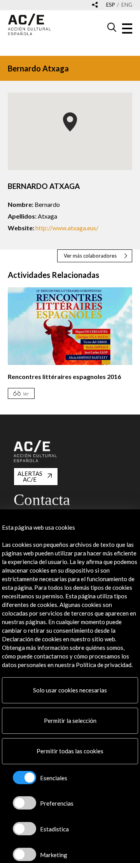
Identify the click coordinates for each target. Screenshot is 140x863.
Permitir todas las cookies (70, 750)
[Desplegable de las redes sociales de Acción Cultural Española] (95, 5)
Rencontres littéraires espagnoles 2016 (64, 376)
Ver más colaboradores (90, 256)
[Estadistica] (24, 828)
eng (126, 4)
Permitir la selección (70, 720)
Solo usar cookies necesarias (70, 690)
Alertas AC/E (30, 476)
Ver (26, 393)
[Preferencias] (24, 803)
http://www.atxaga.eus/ (66, 227)
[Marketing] (24, 854)
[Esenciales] (24, 777)
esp (110, 4)
